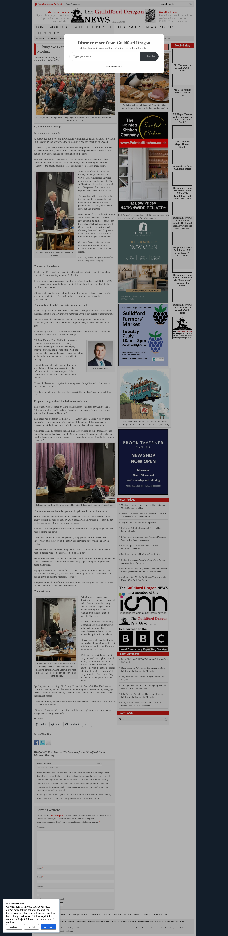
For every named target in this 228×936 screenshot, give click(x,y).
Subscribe (149, 56)
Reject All (31, 927)
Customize (14, 927)
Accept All (48, 927)
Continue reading (114, 65)
